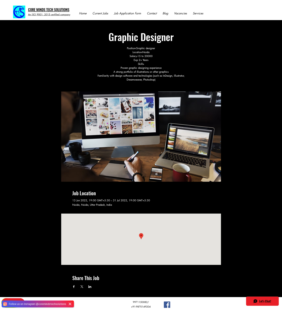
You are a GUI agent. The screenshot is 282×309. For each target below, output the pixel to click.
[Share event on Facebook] (73, 286)
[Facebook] (167, 304)
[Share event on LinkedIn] (89, 286)
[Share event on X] (81, 286)
